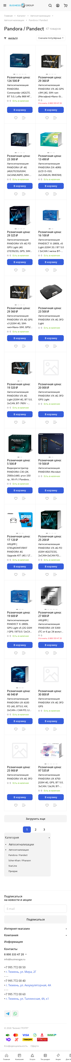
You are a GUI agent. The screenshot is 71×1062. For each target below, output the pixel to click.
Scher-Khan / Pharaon (19, 860)
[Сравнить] (23, 117)
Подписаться (36, 919)
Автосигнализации (21, 844)
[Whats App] (15, 1013)
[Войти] (57, 5)
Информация (13, 942)
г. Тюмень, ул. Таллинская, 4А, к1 (27, 999)
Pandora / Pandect (18, 855)
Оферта (35, 1046)
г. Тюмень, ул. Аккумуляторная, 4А (28, 985)
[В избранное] (15, 117)
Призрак (13, 871)
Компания (11, 935)
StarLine (12, 865)
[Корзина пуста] (65, 5)
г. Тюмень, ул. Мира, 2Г (21, 972)
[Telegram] (7, 1013)
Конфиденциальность (16, 1046)
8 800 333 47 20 (14, 954)
